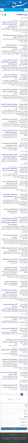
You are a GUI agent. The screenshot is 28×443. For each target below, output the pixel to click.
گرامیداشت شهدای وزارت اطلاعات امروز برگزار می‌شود (9, 249)
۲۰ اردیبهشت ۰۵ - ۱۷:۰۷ (13, 389)
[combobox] (14, 407)
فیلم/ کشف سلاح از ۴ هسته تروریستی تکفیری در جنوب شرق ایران (10, 342)
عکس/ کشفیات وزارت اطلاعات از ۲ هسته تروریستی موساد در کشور (9, 386)
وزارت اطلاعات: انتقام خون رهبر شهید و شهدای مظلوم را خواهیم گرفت (10, 196)
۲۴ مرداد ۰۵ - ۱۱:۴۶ (24, 86)
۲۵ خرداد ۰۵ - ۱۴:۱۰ (24, 245)
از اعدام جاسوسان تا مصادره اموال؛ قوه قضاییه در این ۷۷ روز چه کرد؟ (9, 360)
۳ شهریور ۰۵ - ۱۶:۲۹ (23, 42)
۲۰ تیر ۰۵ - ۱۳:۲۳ (24, 191)
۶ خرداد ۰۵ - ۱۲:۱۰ (24, 336)
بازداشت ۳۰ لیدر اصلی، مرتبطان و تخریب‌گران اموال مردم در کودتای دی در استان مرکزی (9, 24)
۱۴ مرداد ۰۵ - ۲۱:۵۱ (24, 151)
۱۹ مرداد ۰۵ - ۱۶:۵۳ (24, 116)
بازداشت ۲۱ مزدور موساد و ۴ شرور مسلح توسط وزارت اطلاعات (9, 132)
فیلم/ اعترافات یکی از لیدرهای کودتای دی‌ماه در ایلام (10, 210)
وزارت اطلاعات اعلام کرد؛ (13, 166)
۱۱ (13, 399)
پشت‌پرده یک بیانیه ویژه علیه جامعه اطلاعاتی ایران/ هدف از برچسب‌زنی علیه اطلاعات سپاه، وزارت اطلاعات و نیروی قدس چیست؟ (9, 221)
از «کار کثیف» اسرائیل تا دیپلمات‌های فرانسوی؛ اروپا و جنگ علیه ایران (9, 47)
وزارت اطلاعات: (14, 20)
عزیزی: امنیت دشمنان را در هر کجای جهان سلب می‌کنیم (9, 373)
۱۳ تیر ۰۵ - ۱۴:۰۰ (24, 206)
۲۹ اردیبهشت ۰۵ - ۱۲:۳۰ (23, 356)
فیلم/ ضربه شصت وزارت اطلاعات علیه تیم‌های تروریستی (9, 260)
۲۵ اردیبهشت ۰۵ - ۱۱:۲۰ (23, 369)
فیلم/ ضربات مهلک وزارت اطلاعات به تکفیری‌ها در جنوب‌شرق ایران (9, 156)
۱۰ (16, 399)
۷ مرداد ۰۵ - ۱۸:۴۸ (24, 164)
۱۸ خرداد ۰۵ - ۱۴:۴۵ (13, 285)
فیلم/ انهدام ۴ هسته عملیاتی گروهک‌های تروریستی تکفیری (10, 283)
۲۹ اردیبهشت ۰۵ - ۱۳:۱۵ (13, 345)
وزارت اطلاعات (22, 14)
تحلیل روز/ (15, 216)
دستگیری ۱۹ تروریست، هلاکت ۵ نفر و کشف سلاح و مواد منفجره (9, 291)
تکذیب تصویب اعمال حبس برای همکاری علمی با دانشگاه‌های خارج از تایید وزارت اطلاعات (9, 62)
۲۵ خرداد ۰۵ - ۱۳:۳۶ (23, 256)
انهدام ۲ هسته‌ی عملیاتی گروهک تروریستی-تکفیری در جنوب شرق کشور (9, 92)
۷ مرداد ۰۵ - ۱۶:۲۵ (24, 178)
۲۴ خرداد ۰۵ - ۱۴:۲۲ (23, 278)
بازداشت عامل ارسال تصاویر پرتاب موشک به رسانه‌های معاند (9, 144)
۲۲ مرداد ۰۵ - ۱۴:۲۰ (23, 101)
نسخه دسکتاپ (14, 434)
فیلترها (25, 416)
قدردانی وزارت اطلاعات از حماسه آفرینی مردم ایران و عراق (9, 183)
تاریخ (26, 405)
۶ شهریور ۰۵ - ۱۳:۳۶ (23, 32)
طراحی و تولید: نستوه (14, 441)
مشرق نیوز (16, 3)
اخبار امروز (14, 428)
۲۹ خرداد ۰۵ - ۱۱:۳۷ (24, 232)
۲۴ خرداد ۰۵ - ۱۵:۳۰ (13, 263)
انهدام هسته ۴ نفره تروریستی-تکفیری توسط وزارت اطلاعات (10, 268)
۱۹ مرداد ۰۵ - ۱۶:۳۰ (24, 127)
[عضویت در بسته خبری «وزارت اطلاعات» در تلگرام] (5, 15)
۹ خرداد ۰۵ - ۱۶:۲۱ (24, 314)
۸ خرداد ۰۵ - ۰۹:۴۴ (24, 325)
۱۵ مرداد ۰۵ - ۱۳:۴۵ (24, 140)
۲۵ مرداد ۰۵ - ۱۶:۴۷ (23, 71)
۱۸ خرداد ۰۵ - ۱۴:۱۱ (24, 301)
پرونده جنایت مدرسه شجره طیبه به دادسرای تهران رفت (9, 120)
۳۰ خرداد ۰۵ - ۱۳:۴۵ (13, 213)
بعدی (10, 399)
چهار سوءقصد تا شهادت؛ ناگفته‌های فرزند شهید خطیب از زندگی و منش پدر (9, 106)
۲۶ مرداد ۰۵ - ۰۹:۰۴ (23, 57)
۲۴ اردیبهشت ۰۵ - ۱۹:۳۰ (23, 382)
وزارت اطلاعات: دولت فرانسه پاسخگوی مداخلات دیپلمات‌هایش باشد (9, 77)
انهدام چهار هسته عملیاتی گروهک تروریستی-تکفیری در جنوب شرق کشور (9, 170)
